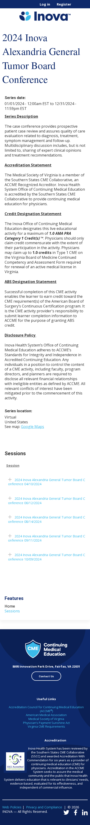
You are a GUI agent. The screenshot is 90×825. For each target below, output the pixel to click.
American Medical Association (46, 715)
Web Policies (11, 807)
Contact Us (46, 676)
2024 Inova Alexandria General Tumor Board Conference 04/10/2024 (46, 482)
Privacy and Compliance (44, 807)
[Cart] (76, 7)
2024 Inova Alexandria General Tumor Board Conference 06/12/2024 (46, 500)
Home (10, 606)
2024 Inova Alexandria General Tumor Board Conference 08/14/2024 (46, 519)
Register (64, 4)
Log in (45, 4)
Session (12, 466)
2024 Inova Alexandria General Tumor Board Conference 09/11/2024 (46, 538)
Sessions (12, 611)
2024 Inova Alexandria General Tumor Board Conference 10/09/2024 (46, 557)
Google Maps (32, 426)
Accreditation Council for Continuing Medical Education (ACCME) (46, 709)
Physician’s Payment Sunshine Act (46, 723)
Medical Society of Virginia (46, 719)
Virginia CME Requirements (46, 726)
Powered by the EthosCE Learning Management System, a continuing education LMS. (71, 821)
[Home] (45, 14)
